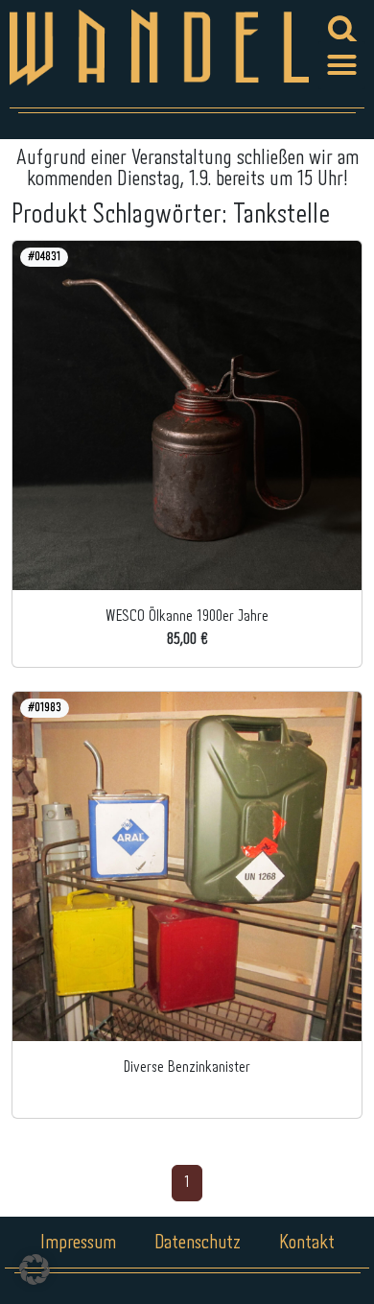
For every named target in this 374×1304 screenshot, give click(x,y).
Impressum (78, 1243)
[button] (342, 65)
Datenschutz (197, 1243)
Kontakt (307, 1243)
